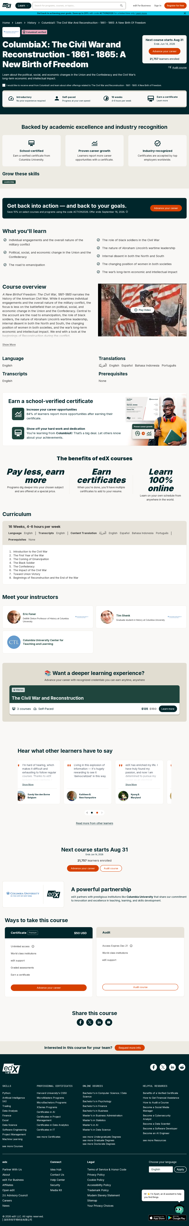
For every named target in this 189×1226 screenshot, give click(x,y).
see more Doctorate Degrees (99, 1143)
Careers (7, 1200)
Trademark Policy (98, 1190)
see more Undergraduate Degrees (102, 1136)
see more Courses (12, 1146)
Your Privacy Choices (100, 1205)
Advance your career (165, 51)
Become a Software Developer (160, 1128)
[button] (121, 5)
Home (6, 22)
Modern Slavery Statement (103, 1195)
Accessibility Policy (99, 1185)
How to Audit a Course (156, 1102)
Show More (9, 344)
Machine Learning (12, 1139)
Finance (6, 1115)
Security (55, 1185)
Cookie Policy (95, 1179)
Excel (5, 1120)
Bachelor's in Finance (95, 1106)
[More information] (127, 212)
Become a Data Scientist (156, 1123)
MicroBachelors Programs (51, 1102)
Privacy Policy (96, 1174)
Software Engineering (14, 1129)
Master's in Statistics (94, 1120)
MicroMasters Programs (50, 1097)
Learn (21, 5)
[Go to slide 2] (97, 813)
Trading (6, 1106)
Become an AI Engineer (156, 1133)
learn (18, 22)
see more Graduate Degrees (98, 1140)
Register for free (175, 5)
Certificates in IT (46, 1129)
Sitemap (92, 1200)
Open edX (8, 1190)
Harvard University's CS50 (52, 1093)
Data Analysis (10, 1110)
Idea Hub (55, 1169)
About (6, 1174)
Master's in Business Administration (102, 1115)
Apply (180, 1169)
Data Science (9, 1124)
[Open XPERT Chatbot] (179, 1208)
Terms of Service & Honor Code (106, 1169)
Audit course (179, 67)
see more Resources (154, 1140)
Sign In (157, 5)
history (31, 22)
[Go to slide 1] (92, 813)
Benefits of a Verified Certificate (160, 1093)
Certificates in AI (46, 1111)
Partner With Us (12, 1169)
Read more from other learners (94, 823)
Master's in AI (90, 1124)
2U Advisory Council (15, 1195)
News (5, 1205)
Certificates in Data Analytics (53, 1124)
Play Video (145, 309)
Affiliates (7, 1185)
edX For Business (142, 5)
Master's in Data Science (97, 1129)
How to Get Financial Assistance (161, 1097)
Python (6, 1093)
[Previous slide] (87, 812)
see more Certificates (48, 1136)
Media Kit (56, 1190)
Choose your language (162, 1162)
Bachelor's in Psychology (97, 1101)
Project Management (14, 1134)
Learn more (141, 13)
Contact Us (57, 1174)
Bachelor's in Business (95, 1110)
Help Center (57, 1179)
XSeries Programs (47, 1107)
